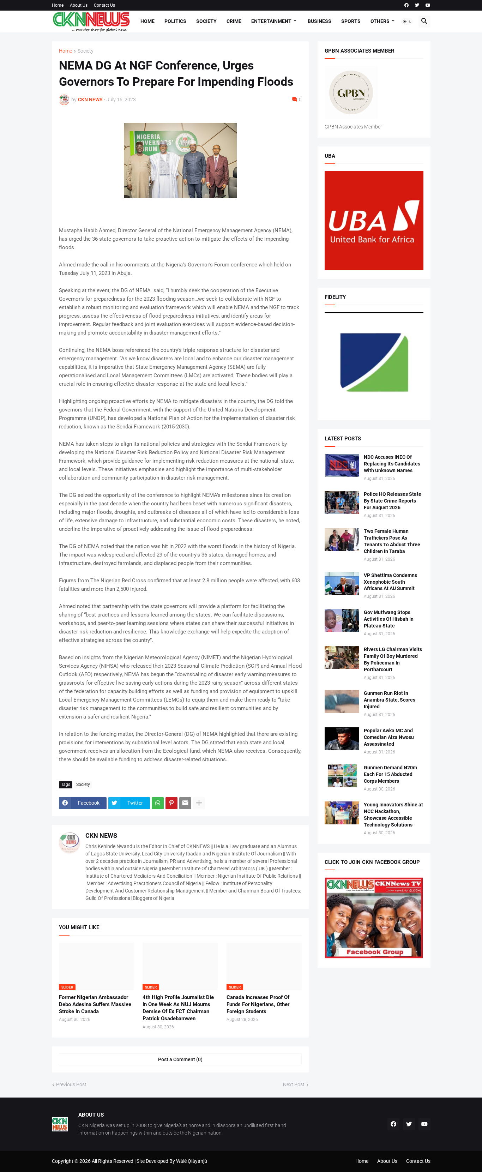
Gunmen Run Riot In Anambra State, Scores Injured (389, 699)
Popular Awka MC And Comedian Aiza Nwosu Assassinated (389, 737)
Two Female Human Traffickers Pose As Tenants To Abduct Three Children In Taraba (392, 541)
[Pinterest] (171, 803)
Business (319, 21)
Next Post (294, 1084)
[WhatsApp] (158, 803)
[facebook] (406, 5)
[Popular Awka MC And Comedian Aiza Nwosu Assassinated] (342, 738)
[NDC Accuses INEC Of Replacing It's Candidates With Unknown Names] (342, 465)
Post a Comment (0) (180, 1059)
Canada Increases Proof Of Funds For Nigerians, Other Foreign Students (258, 1004)
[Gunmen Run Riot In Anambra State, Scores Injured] (342, 701)
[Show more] (199, 803)
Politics (175, 21)
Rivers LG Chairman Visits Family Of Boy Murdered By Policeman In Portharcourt (393, 659)
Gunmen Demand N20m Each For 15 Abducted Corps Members (390, 774)
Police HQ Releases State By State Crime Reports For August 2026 (392, 500)
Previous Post (71, 1084)
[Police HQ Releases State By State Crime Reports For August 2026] (342, 502)
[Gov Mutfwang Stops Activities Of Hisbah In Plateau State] (342, 620)
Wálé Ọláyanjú (191, 1161)
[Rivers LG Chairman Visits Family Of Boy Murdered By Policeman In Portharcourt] (342, 657)
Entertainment (271, 21)
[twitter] (417, 5)
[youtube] (428, 5)
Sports (351, 21)
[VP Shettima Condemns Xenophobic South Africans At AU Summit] (342, 583)
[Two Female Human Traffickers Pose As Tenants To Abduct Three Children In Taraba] (342, 539)
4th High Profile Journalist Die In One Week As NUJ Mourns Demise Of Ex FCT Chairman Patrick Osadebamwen (178, 1008)
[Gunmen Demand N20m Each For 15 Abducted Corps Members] (342, 775)
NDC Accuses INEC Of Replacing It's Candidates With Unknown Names (392, 463)
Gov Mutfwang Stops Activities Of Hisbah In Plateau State (389, 619)
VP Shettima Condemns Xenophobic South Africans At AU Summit (390, 581)
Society (206, 21)
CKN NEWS (101, 835)
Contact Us (104, 5)
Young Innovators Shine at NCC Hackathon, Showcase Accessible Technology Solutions (393, 815)
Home (58, 5)
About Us (79, 5)
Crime (234, 21)
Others (380, 21)
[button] (407, 21)
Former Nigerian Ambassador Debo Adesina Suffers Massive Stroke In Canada (95, 1004)
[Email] (185, 803)
